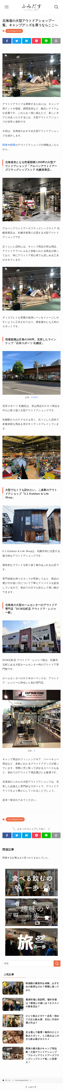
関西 (12, 144)
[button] (7, 41)
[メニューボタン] (6, 7)
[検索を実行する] (57, 963)
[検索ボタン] (56, 7)
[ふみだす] (31, 7)
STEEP (34, 397)
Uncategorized (14, 31)
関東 (5, 144)
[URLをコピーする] (56, 41)
